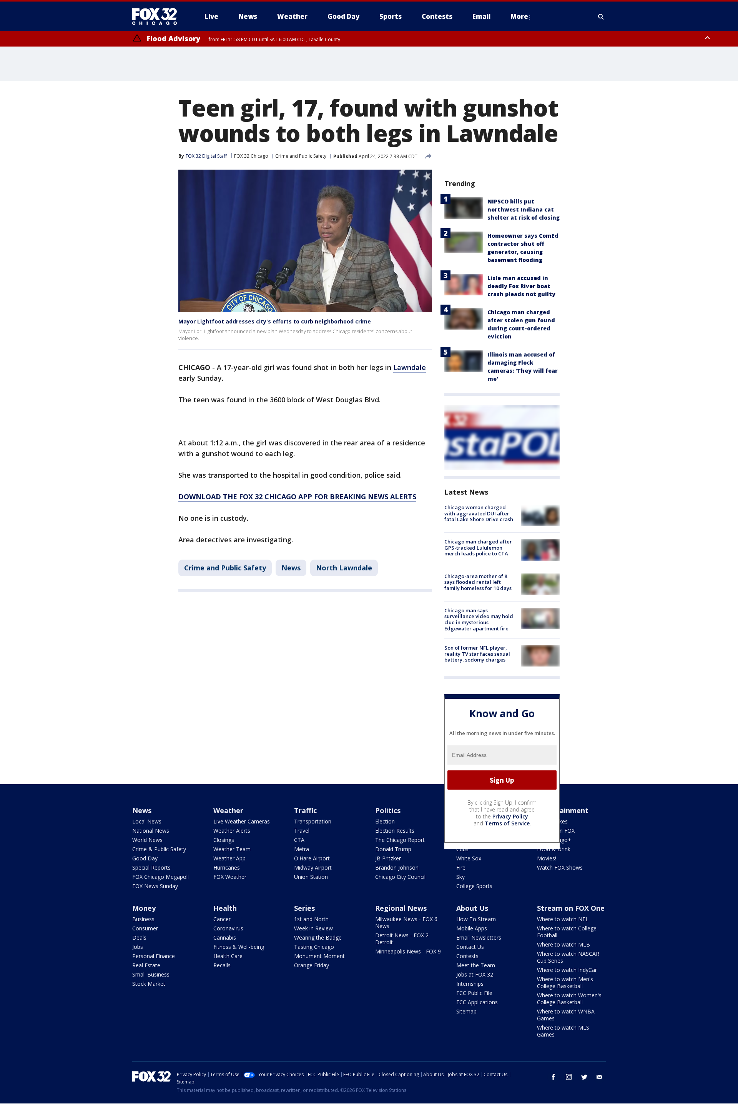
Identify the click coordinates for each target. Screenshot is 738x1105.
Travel (301, 830)
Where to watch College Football (567, 932)
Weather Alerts (231, 830)
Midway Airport (313, 867)
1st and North (311, 919)
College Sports (474, 886)
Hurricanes (226, 867)
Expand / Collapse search (601, 16)
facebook (553, 1077)
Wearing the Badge (318, 937)
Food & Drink (553, 849)
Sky (460, 876)
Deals (139, 937)
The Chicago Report (400, 839)
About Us (472, 908)
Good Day (145, 858)
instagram (569, 1077)
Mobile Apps (471, 928)
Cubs (462, 849)
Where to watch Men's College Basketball (565, 982)
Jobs (137, 946)
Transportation (312, 821)
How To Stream (476, 919)
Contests (467, 956)
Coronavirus (228, 928)
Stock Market (148, 983)
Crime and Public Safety (300, 156)
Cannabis (224, 937)
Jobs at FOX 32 (474, 974)
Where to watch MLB (563, 944)
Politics (388, 810)
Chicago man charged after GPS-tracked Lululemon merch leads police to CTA (478, 547)
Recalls (222, 965)
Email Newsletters (478, 937)
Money (144, 908)
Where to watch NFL (562, 919)
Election (385, 821)
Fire (460, 867)
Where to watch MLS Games (563, 1031)
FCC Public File (474, 993)
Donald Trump (393, 849)
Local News (146, 821)
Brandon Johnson (397, 867)
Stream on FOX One (571, 908)
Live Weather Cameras (241, 821)
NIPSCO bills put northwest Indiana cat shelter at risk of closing (523, 209)
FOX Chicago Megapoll (160, 876)
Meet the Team (475, 965)
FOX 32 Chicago (251, 156)
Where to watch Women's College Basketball (569, 999)
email (599, 1077)
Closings (223, 839)
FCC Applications (477, 1002)
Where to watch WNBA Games (566, 1015)
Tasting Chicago (314, 946)
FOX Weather (229, 876)
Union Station (311, 876)
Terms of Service (507, 823)
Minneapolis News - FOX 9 (408, 951)
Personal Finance (153, 956)
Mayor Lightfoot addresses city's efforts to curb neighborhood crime (274, 321)
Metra (301, 849)
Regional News (401, 908)
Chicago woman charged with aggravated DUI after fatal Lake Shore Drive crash (478, 513)
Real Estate (146, 965)
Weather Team (232, 849)
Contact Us (470, 946)
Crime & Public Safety (159, 849)
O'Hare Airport (312, 858)
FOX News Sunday (155, 886)
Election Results (394, 830)
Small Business (151, 974)
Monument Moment (319, 956)
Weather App (229, 858)
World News (147, 839)
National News (150, 830)
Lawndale (409, 367)
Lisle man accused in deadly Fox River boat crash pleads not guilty (521, 286)
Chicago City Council (400, 876)
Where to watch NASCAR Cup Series (568, 957)
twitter (584, 1077)
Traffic (305, 810)
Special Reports (151, 867)
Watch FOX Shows (560, 867)
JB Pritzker (388, 858)
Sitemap (466, 1011)
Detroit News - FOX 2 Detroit (402, 939)
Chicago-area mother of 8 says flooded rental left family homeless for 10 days (478, 582)
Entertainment (562, 810)
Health (225, 908)
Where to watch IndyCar (567, 969)
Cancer (222, 919)
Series (304, 908)
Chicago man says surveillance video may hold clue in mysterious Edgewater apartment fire (478, 619)
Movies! (546, 858)
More (519, 16)
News (291, 567)
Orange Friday (311, 965)
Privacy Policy (510, 816)
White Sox (468, 858)
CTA (299, 839)
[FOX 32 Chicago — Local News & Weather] (157, 16)
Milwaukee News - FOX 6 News (406, 922)
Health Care (228, 956)
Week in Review (313, 928)
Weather (228, 810)
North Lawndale (344, 567)
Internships (470, 983)
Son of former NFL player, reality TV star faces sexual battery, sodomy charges (477, 653)
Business (143, 919)
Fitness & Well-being (238, 946)
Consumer (145, 928)
